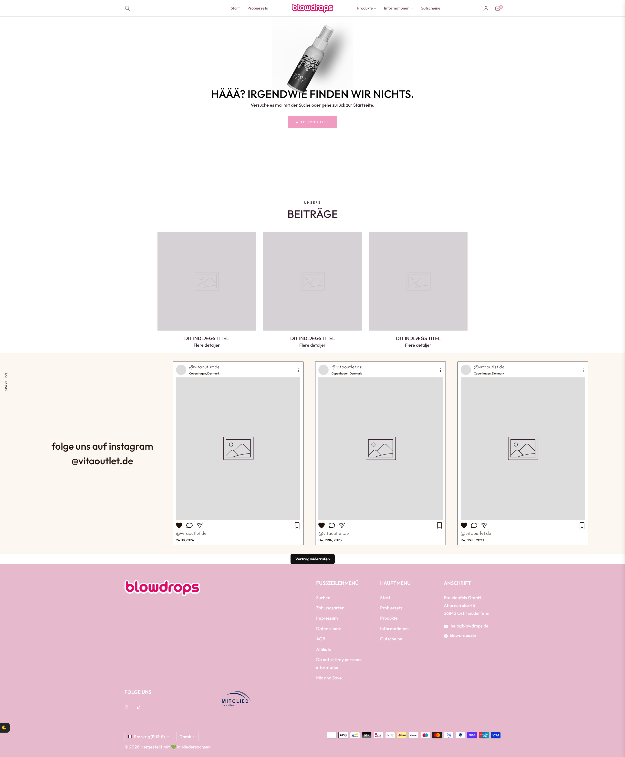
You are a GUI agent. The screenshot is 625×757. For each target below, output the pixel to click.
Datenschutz (328, 628)
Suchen (323, 597)
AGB (320, 639)
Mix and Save (329, 678)
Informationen (394, 628)
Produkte (389, 618)
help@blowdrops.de (469, 626)
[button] (129, 8)
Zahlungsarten (330, 608)
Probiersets (391, 608)
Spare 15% (6, 381)
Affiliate (324, 649)
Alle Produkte (312, 122)
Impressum (327, 618)
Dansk (185, 736)
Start (385, 597)
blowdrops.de (463, 635)
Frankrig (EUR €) (149, 736)
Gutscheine (391, 639)
